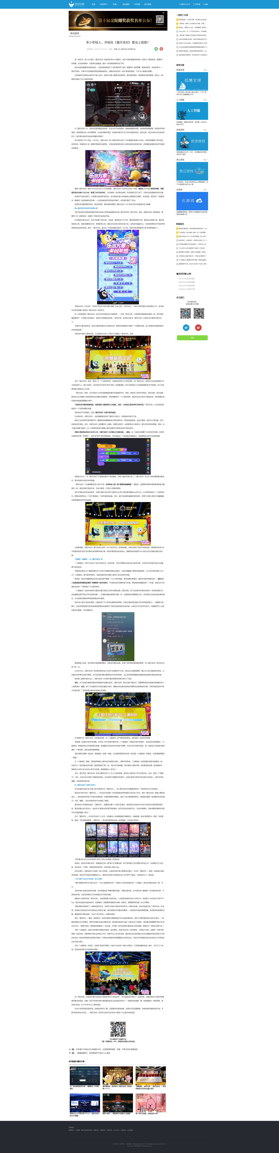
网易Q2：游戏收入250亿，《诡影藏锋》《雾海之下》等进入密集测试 (193, 27)
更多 (205, 70)
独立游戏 (122, 10)
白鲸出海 (109, 1130)
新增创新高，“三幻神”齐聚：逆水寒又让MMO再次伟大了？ (193, 19)
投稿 (192, 338)
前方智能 (147, 4)
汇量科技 (123, 1130)
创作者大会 (132, 49)
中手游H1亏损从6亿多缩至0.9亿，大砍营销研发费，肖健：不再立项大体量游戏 (103, 1049)
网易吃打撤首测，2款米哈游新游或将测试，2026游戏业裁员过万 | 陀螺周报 (193, 51)
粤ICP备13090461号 (139, 1144)
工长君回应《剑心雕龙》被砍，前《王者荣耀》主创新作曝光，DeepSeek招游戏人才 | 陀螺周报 (193, 232)
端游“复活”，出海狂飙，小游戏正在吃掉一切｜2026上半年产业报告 (193, 240)
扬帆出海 (102, 1130)
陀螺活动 (96, 1130)
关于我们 (115, 1144)
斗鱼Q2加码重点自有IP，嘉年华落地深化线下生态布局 (193, 39)
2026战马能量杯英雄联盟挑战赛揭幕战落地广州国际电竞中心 (193, 47)
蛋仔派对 (124, 49)
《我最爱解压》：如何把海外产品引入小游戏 (89, 1053)
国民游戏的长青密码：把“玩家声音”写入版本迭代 (193, 55)
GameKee (116, 1130)
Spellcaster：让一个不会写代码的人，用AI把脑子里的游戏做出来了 (193, 31)
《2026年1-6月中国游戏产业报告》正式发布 (192, 248)
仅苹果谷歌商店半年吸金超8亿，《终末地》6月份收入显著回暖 (193, 244)
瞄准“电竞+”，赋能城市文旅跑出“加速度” (117, 1113)
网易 (115, 49)
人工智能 (103, 10)
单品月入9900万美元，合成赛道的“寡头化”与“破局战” (193, 43)
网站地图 (128, 1144)
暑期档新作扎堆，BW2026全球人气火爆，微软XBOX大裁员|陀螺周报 (193, 264)
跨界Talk (94, 16)
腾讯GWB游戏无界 (86, 1130)
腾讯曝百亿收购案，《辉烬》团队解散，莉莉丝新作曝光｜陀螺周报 (193, 252)
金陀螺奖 (126, 4)
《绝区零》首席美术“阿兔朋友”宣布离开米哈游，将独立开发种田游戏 (193, 35)
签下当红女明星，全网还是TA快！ (147, 1113)
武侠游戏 (112, 10)
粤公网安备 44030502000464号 (155, 1144)
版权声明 (122, 1144)
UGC (119, 49)
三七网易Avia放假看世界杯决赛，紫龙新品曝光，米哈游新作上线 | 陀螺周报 (193, 260)
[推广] (118, 30)
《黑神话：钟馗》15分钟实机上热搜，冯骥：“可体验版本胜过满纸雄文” (193, 23)
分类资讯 (103, 4)
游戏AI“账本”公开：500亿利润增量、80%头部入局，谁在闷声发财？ (193, 236)
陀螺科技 (71, 1130)
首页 (93, 4)
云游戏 (130, 10)
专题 (115, 4)
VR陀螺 (137, 4)
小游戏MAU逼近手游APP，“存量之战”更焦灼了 (192, 256)
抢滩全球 (94, 10)
